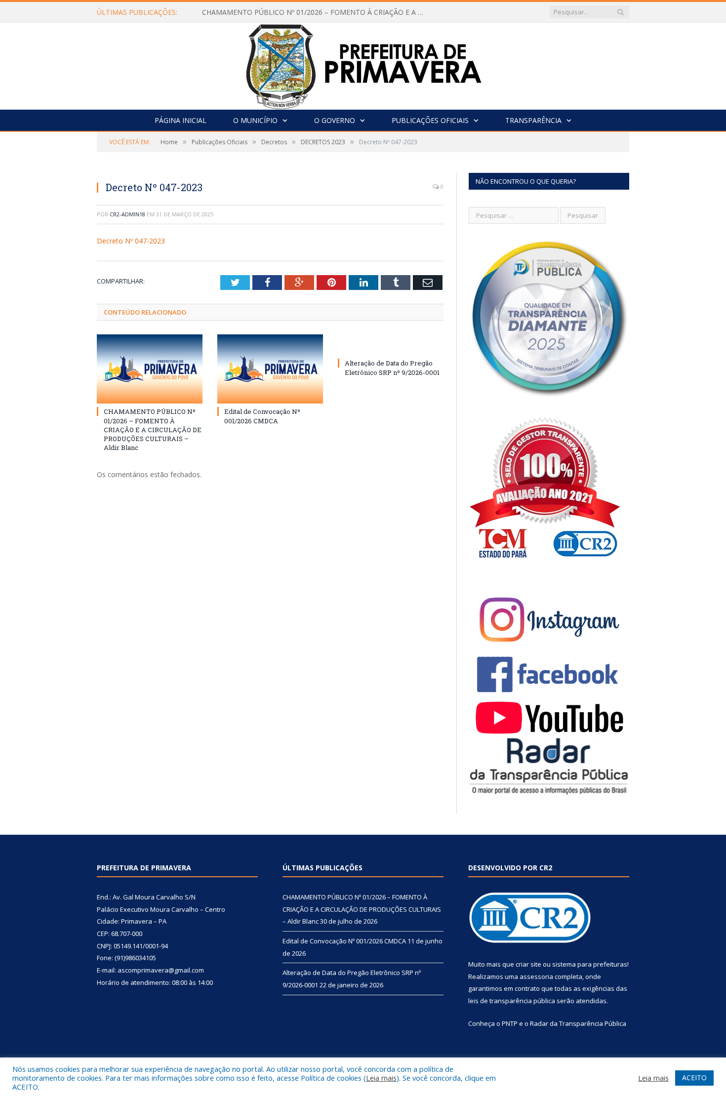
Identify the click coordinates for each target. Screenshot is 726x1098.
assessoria (536, 976)
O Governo (334, 120)
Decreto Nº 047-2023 (131, 240)
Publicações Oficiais (430, 120)
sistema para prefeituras (589, 964)
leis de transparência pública (511, 1000)
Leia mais (381, 1077)
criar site (528, 964)
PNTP (510, 1023)
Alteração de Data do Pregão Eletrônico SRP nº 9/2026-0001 (392, 367)
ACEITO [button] (694, 1077)
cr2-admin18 (127, 214)
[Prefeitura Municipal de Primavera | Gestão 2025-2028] (363, 64)
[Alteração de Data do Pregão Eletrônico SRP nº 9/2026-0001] (391, 344)
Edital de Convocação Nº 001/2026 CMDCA (262, 416)
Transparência (533, 120)
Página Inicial (180, 120)
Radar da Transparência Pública (578, 1023)
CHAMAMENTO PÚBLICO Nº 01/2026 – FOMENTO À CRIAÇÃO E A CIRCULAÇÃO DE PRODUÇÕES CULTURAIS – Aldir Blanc (315, 12)
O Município (255, 120)
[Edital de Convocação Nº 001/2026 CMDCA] (270, 369)
